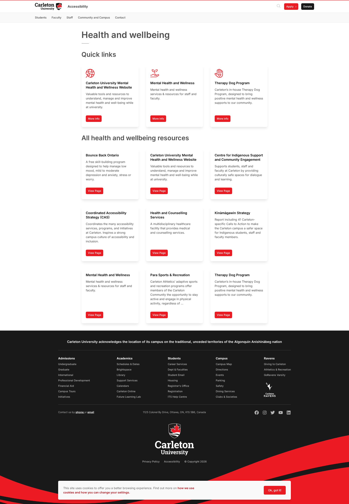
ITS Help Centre (177, 396)
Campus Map (224, 364)
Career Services (177, 364)
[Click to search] (278, 6)
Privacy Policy (151, 461)
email (90, 412)
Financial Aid (66, 385)
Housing (173, 380)
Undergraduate (67, 364)
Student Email (176, 374)
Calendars (123, 385)
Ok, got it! (274, 490)
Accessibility (78, 6)
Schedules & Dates (128, 364)
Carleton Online (126, 391)
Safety (220, 385)
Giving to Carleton (275, 364)
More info (93, 118)
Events (220, 374)
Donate (307, 6)
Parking (220, 380)
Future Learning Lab (129, 396)
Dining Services (225, 391)
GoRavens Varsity (274, 374)
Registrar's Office (178, 385)
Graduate (63, 369)
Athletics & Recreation (277, 369)
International (65, 374)
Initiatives (64, 396)
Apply (290, 6)
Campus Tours (67, 391)
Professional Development (74, 380)
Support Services (127, 380)
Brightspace (124, 369)
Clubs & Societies (226, 396)
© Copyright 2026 (195, 461)
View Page (95, 191)
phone (80, 412)
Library (121, 374)
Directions (222, 369)
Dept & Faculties (178, 369)
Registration (175, 391)
